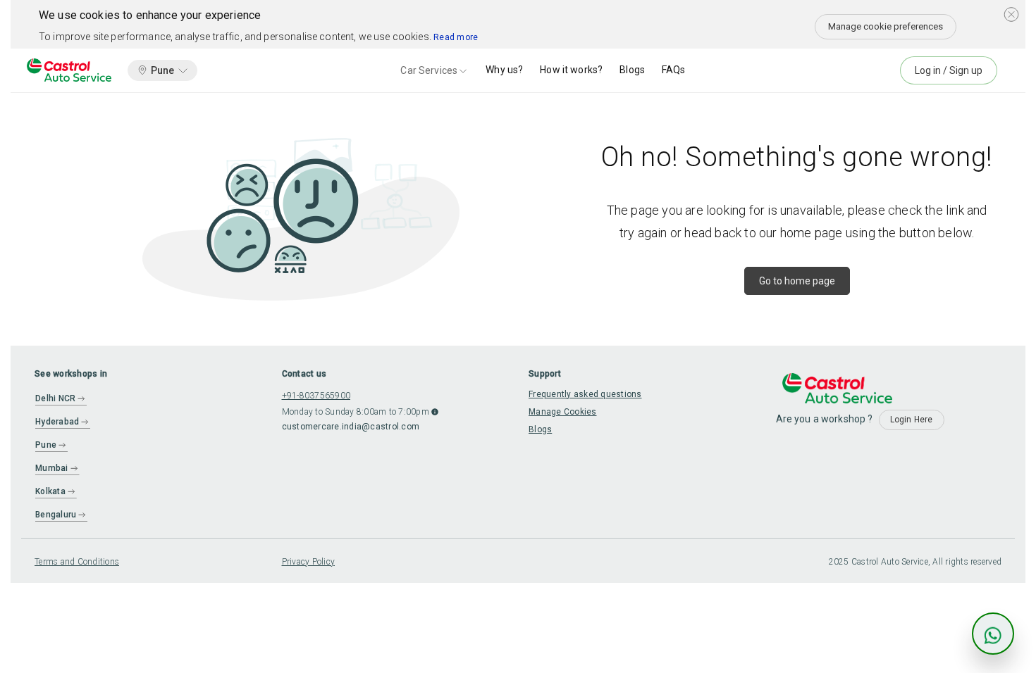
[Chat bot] (993, 633)
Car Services (428, 70)
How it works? (571, 69)
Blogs (632, 69)
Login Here (911, 419)
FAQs (674, 69)
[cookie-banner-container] (1011, 14)
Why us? (504, 69)
